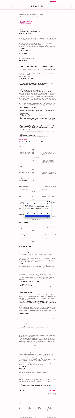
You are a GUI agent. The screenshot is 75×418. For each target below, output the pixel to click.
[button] (27, 2)
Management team (30, 410)
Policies (39, 407)
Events (19, 408)
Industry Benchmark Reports (22, 412)
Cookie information (40, 409)
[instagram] (52, 390)
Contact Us (29, 408)
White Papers (20, 410)
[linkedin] (54, 390)
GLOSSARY (21, 29)
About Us (29, 407)
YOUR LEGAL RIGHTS (22, 28)
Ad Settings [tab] (41, 203)
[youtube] (55, 390)
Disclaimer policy (40, 410)
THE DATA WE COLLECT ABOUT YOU (24, 22)
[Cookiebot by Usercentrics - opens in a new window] (47, 201)
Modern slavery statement (50, 407)
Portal (46, 1)
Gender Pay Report (49, 410)
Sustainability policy (49, 408)
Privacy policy (39, 408)
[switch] (34, 213)
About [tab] (47, 203)
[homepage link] (21, 1)
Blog (19, 409)
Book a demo (29, 411)
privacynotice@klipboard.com (33, 18)
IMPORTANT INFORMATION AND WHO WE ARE (26, 21)
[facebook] (50, 390)
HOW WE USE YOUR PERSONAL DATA (24, 24)
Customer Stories (21, 411)
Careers (29, 409)
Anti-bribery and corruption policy (51, 409)
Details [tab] (34, 203)
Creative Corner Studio (54, 417)
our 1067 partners (29, 206)
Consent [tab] (28, 203)
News (19, 407)
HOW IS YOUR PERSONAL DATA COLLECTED (25, 23)
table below (22, 136)
